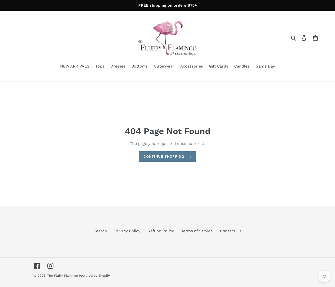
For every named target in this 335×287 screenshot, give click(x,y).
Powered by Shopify (94, 275)
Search (100, 231)
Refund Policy (161, 231)
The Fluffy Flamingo (63, 275)
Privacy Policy (127, 231)
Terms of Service (197, 231)
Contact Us (230, 231)
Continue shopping (163, 156)
